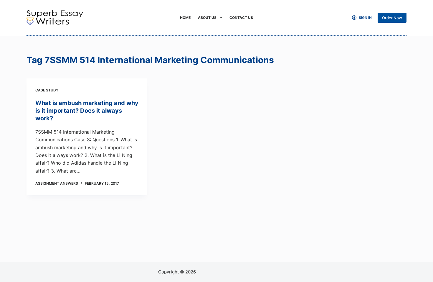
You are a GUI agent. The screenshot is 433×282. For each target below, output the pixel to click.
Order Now (392, 17)
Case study (46, 90)
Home (185, 17)
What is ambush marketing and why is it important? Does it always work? (86, 110)
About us (207, 17)
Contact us (241, 17)
